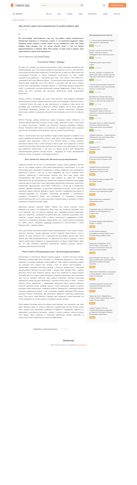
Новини (69, 14)
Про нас (49, 14)
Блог (59, 14)
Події (80, 14)
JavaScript (48, 222)
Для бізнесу (93, 14)
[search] (82, 5)
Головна (15, 20)
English (105, 14)
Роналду (60, 62)
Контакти (117, 14)
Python (81, 180)
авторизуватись (81, 345)
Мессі (52, 62)
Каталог (19, 14)
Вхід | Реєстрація (117, 5)
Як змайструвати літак (45, 251)
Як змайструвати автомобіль (68, 251)
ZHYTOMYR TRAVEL (42, 57)
